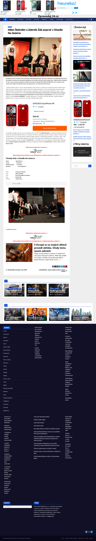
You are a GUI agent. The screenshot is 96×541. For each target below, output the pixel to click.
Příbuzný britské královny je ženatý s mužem (45, 448)
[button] (89, 19)
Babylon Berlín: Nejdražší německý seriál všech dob (35, 292)
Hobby (52, 19)
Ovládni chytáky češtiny (39, 419)
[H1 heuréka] (41, 7)
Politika (36, 19)
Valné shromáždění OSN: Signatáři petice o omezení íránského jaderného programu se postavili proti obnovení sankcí (47, 438)
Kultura (28, 19)
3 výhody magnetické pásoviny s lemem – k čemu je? (7, 447)
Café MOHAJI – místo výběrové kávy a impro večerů (52, 270)
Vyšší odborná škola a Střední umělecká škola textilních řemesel (69, 382)
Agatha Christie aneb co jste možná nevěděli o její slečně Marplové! (14, 292)
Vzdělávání (59, 19)
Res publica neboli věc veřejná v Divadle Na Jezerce (47, 428)
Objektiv (44, 19)
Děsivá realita (76, 315)
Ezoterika (5, 356)
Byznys (5, 337)
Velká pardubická (7, 398)
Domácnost (6, 353)
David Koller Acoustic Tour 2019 (17, 270)
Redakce (5, 391)
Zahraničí (12, 19)
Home (63, 538)
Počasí (86, 538)
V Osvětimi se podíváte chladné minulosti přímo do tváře (7, 436)
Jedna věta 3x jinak (38, 425)
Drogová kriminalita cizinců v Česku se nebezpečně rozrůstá (58, 318)
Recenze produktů (8, 388)
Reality (5, 385)
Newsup (22, 538)
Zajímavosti (6, 410)
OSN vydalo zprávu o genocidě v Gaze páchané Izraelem (13, 318)
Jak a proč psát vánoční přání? (41, 416)
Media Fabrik (81, 538)
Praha (4, 382)
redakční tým (50, 516)
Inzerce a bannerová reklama (71, 538)
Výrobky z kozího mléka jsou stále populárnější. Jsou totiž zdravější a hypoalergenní (68, 342)
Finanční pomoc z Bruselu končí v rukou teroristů (68, 437)
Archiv (5, 331)
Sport (4, 394)
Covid (4, 343)
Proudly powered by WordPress (9, 538)
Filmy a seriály (9, 288)
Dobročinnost (6, 350)
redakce (16, 294)
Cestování (5, 340)
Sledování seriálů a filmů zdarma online (7, 427)
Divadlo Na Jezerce (11, 229)
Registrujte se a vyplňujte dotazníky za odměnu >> (47, 155)
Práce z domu (6, 378)
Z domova (20, 19)
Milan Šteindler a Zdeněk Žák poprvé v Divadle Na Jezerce (68, 354)
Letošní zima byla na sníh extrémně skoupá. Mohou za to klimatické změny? (7, 487)
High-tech (5, 363)
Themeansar (27, 538)
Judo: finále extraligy (39, 422)
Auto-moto (69, 19)
